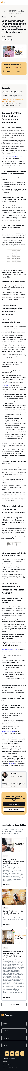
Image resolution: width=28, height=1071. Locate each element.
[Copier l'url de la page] (2, 40)
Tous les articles (14, 1004)
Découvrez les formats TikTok (9, 649)
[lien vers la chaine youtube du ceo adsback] (12, 1053)
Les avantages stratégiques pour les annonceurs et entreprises (12, 96)
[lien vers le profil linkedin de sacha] (3, 780)
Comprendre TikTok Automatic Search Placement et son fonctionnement (12, 92)
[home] (5, 2)
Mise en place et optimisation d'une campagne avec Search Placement (12, 104)
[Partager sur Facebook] (11, 40)
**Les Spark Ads (6, 385)
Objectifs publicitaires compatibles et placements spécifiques (12, 100)
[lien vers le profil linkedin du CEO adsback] (7, 1053)
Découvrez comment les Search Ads (11, 156)
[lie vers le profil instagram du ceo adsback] (17, 1053)
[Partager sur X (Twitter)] (8, 40)
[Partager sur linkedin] (5, 40)
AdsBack (11, 763)
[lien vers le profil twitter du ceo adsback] (22, 1053)
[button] (25, 2)
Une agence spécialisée (8, 731)
